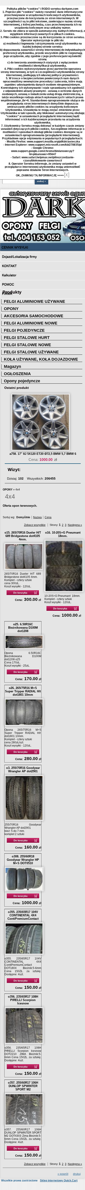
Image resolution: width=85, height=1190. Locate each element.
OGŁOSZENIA (17, 373)
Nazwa (37, 517)
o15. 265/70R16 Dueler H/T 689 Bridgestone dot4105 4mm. (23, 536)
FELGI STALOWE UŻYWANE (31, 352)
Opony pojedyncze (22, 381)
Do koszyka (20, 592)
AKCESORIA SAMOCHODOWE (33, 316)
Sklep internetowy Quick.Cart (59, 1180)
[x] (66, 174)
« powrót (63, 1174)
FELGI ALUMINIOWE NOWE (30, 323)
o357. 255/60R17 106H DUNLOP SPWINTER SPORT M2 (23, 1086)
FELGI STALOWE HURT (27, 337)
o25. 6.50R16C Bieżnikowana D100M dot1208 (23, 628)
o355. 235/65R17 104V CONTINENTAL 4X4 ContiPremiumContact (23, 915)
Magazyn (12, 366)
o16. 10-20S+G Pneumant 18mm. (62, 534)
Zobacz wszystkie (35, 525)
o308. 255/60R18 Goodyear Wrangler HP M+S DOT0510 (23, 860)
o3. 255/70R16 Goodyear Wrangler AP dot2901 (23, 769)
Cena (48, 517)
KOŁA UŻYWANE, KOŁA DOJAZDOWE (41, 359)
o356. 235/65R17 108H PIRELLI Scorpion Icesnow (23, 1000)
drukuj (77, 1174)
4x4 (17, 489)
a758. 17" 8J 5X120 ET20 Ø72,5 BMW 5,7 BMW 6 (43, 453)
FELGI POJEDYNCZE (24, 330)
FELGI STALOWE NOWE (27, 345)
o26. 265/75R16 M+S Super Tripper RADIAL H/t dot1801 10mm (23, 691)
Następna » (75, 525)
